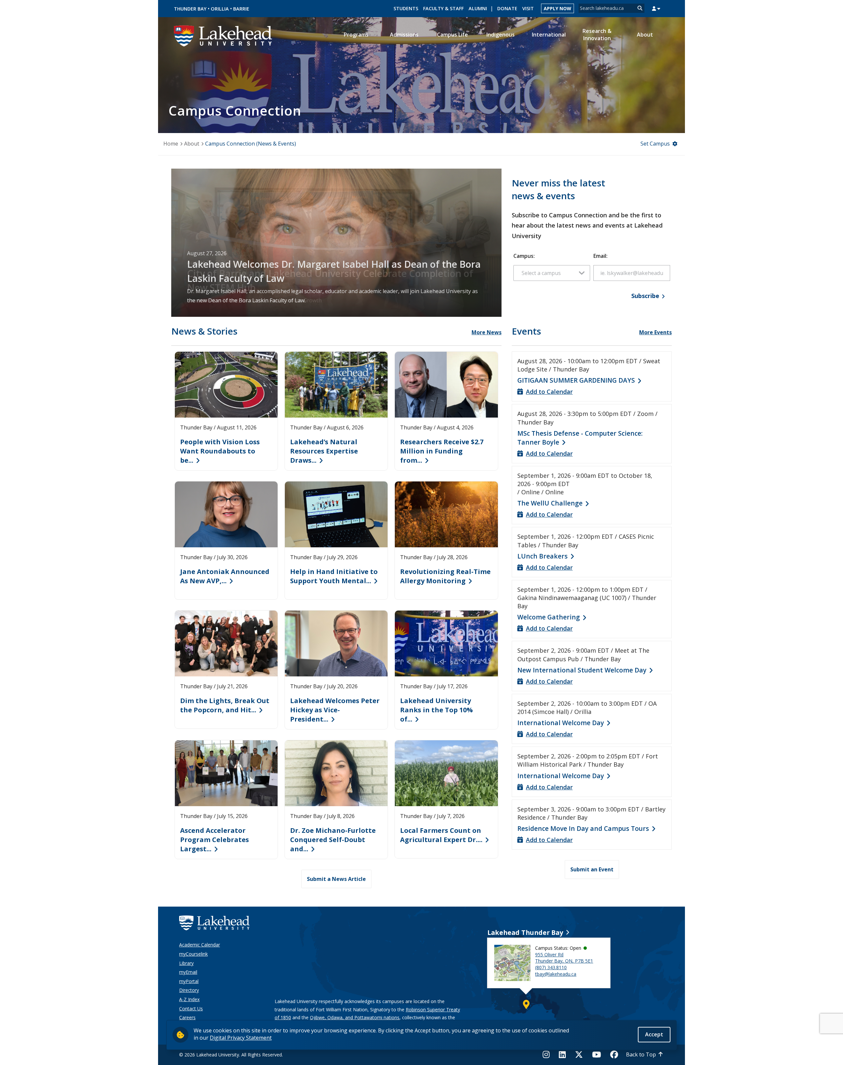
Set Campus (655, 143)
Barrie (241, 9)
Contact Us (191, 1008)
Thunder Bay (190, 9)
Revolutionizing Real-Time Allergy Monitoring (445, 576)
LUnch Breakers (542, 556)
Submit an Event (591, 869)
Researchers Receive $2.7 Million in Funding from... (441, 451)
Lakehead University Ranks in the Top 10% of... (436, 710)
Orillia (220, 9)
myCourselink (193, 954)
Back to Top (641, 1054)
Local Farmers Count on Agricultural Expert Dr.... (441, 835)
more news (487, 332)
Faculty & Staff (443, 8)
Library (186, 963)
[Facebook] (614, 1054)
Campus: (524, 255)
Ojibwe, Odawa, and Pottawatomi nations (354, 1017)
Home (170, 143)
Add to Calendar (549, 392)
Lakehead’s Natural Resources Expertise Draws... (324, 451)
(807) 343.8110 (551, 967)
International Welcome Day (560, 722)
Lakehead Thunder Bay (525, 932)
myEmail (188, 972)
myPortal (189, 981)
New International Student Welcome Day (581, 670)
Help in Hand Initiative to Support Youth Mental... (334, 576)
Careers (187, 1017)
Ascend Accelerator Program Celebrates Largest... (214, 839)
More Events (655, 332)
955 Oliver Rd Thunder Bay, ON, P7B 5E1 (564, 957)
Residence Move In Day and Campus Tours (583, 828)
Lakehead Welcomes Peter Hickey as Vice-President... (335, 710)
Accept (654, 1034)
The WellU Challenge (550, 503)
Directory (189, 990)
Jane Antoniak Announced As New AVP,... (224, 576)
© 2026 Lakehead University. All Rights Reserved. (231, 1054)
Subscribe (645, 296)
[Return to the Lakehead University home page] (223, 35)
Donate (507, 8)
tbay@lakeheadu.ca (555, 974)
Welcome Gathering (548, 617)
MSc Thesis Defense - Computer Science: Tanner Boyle (580, 438)
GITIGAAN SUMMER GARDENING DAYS (576, 380)
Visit (528, 8)
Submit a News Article (336, 879)
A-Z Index (189, 999)
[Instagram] (548, 1054)
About (191, 143)
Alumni (478, 8)
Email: (600, 255)
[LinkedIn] (562, 1054)
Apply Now (557, 8)
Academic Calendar (199, 945)
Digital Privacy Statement (241, 1037)
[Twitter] (579, 1054)
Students (406, 8)
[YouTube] (596, 1054)
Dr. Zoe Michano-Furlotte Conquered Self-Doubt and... (333, 839)
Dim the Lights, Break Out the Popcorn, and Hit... (224, 705)
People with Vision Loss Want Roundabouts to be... (220, 451)
